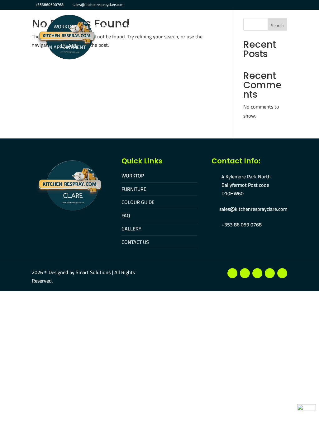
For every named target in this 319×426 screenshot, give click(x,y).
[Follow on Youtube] (245, 273)
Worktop (65, 27)
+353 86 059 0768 (241, 224)
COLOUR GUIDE (138, 202)
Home (38, 27)
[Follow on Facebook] (232, 273)
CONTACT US (135, 242)
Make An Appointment (59, 48)
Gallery (185, 27)
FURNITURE (133, 189)
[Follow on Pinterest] (270, 273)
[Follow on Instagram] (257, 273)
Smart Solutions (93, 272)
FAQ (162, 27)
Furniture (96, 27)
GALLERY (131, 228)
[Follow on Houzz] (282, 273)
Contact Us (217, 27)
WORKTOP (132, 175)
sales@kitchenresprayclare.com (253, 209)
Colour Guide (133, 27)
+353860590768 (49, 4)
